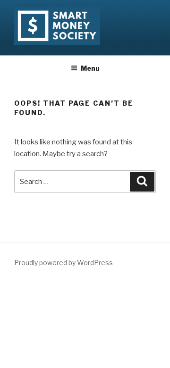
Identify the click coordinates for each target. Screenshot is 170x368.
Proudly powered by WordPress (63, 263)
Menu (90, 68)
